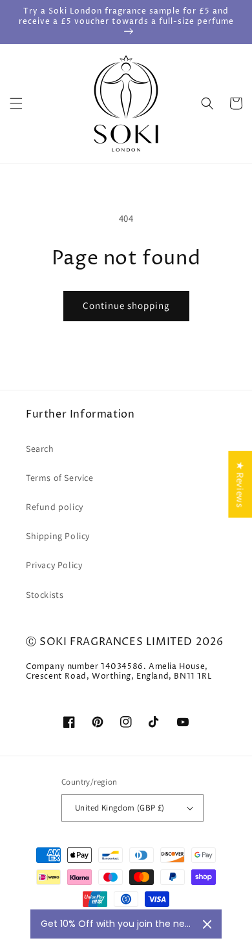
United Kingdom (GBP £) (120, 807)
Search (40, 448)
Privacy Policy (54, 565)
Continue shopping (126, 305)
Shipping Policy (58, 536)
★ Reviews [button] (240, 484)
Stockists (44, 594)
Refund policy (54, 507)
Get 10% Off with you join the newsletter (117, 923)
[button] (16, 103)
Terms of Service (60, 477)
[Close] (207, 924)
